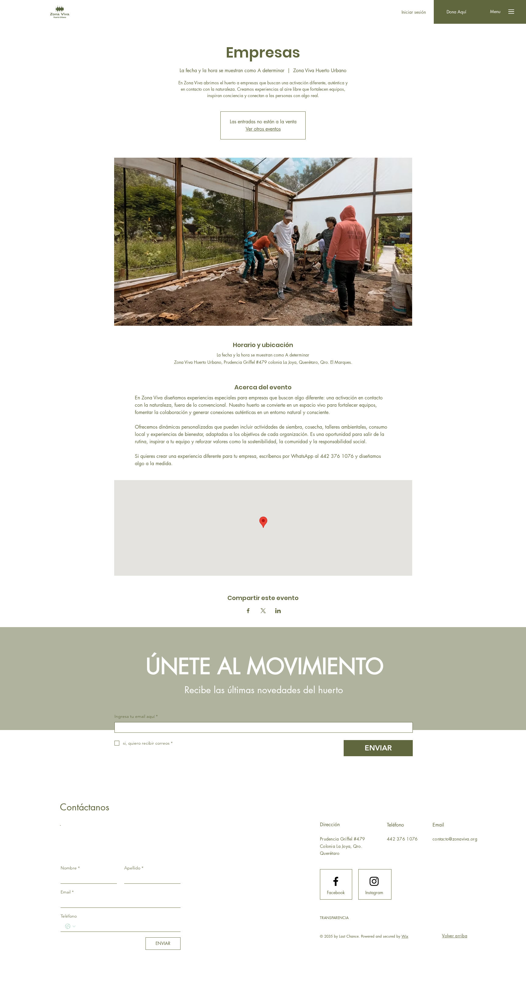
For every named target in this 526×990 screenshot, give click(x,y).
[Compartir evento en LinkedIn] (278, 610)
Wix (405, 936)
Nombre (70, 868)
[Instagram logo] (374, 881)
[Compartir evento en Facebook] (248, 610)
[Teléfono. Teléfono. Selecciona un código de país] (70, 926)
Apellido (133, 868)
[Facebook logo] (336, 881)
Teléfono (69, 916)
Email (67, 892)
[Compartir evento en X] (263, 610)
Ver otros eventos (263, 129)
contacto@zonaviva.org (455, 839)
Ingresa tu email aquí (136, 716)
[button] (495, 11)
